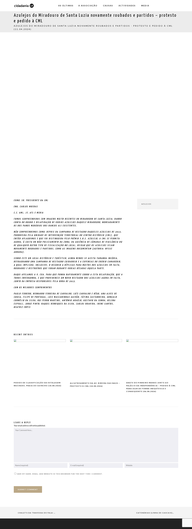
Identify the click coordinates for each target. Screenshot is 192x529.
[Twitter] (170, 5)
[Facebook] (159, 5)
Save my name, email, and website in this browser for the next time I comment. (60, 474)
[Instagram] (165, 5)
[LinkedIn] (176, 5)
